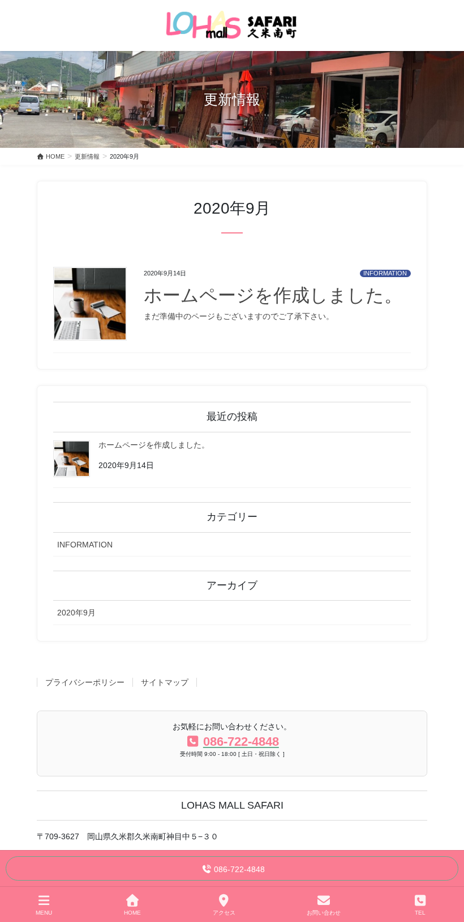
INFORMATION (385, 273)
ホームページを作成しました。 (273, 295)
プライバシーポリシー (84, 682)
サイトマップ (164, 682)
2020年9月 (76, 612)
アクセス (224, 913)
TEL (420, 913)
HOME (132, 913)
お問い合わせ (324, 913)
